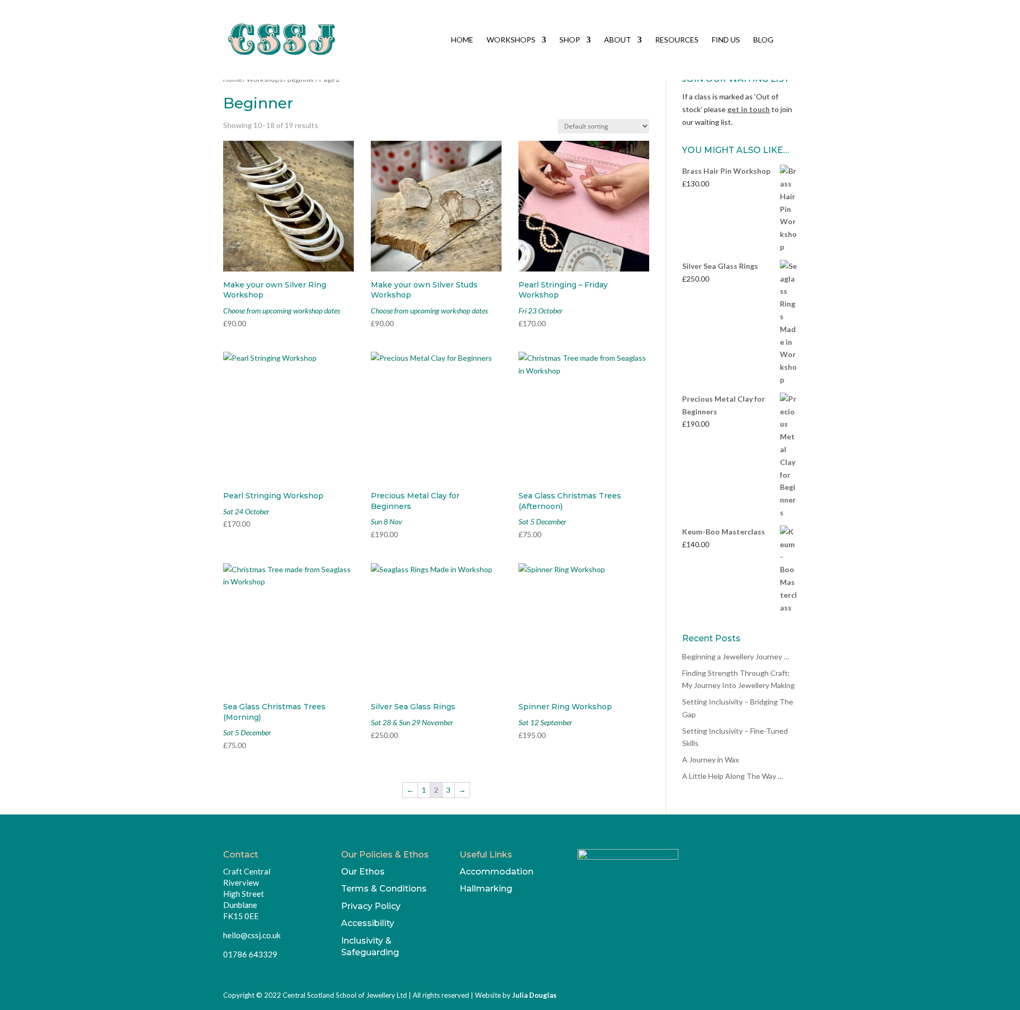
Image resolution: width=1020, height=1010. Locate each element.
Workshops (511, 40)
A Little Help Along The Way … (732, 775)
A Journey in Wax (710, 759)
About (617, 40)
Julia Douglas (534, 995)
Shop (569, 40)
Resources (677, 40)
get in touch (748, 109)
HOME (462, 40)
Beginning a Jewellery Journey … (735, 656)
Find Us (726, 40)
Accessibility (367, 923)
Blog (763, 40)
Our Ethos (363, 872)
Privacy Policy (371, 906)
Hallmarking (486, 889)
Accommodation (496, 872)
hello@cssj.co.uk (251, 935)
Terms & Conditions (384, 889)
